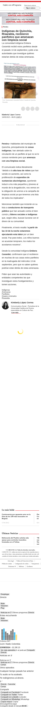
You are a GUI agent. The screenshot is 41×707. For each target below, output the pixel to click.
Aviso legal (11, 561)
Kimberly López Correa (11, 115)
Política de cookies (7, 564)
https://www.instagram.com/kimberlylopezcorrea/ (25, 115)
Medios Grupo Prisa (20, 579)
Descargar (4, 704)
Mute (3, 603)
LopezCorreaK (22, 115)
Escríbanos (30, 566)
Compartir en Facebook (10, 692)
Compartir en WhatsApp (10, 699)
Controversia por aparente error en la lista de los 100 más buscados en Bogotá (16, 516)
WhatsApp (37, 109)
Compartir (31, 650)
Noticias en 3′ (6, 613)
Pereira (5, 27)
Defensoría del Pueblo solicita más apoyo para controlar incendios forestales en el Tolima (15, 540)
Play (2, 608)
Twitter (28, 109)
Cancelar (11, 684)
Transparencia (35, 564)
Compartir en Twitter (9, 695)
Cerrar (3, 665)
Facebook (23, 109)
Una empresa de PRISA (20, 573)
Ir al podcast (21, 650)
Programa (17, 5)
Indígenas (6, 290)
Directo (31, 613)
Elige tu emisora (30, 8)
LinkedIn (32, 109)
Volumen (4, 606)
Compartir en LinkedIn (10, 697)
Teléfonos (21, 566)
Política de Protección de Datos (25, 561)
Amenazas (6, 292)
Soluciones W (12, 566)
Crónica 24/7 (5, 641)
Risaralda (6, 298)
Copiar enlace (6, 702)
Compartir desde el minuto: (13, 706)
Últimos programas (20, 613)
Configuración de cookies (22, 564)
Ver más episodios (8, 650)
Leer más (14, 312)
